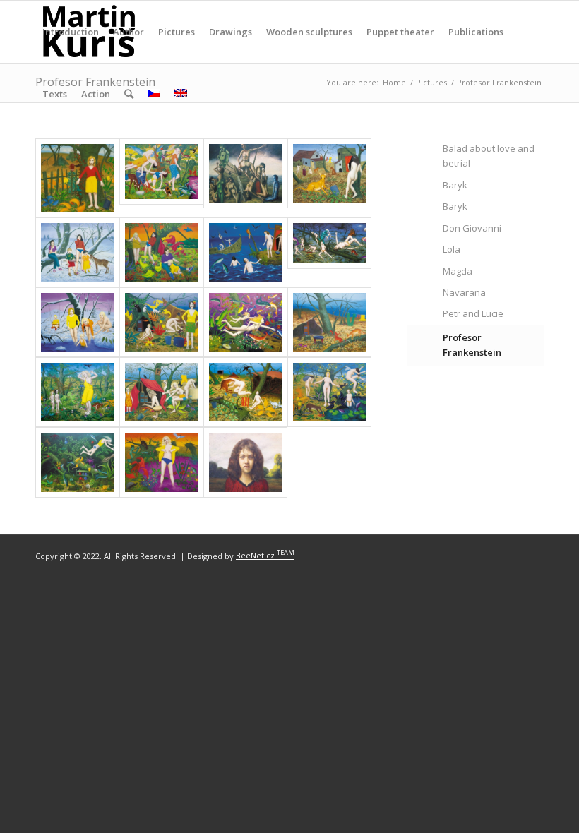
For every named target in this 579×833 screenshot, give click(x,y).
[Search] (129, 94)
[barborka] (77, 177)
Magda (457, 271)
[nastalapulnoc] (329, 252)
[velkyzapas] (245, 392)
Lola (451, 249)
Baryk (455, 185)
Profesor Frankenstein (472, 345)
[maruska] (77, 252)
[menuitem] (70, 32)
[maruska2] (161, 252)
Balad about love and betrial (489, 155)
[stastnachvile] (77, 392)
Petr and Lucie (473, 313)
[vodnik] (161, 462)
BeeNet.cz (265, 555)
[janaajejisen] (161, 177)
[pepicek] (77, 322)
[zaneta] (245, 462)
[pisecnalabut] (161, 322)
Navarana (464, 292)
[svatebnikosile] (161, 392)
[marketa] (329, 177)
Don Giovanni (472, 228)
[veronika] (329, 392)
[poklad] (245, 322)
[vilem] (77, 462)
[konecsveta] (245, 177)
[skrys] (329, 322)
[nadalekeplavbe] (245, 252)
